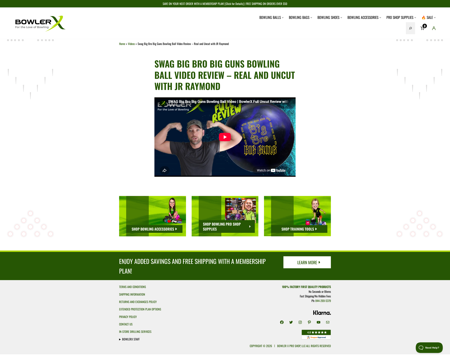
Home (122, 43)
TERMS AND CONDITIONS (132, 287)
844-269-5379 (323, 300)
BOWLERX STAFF (131, 339)
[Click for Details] (234, 3)
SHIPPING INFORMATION (132, 294)
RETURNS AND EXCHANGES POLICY (138, 302)
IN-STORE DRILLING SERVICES (135, 331)
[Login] (433, 28)
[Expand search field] (410, 28)
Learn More (307, 262)
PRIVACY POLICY (128, 316)
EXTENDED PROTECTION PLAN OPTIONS (140, 309)
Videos (131, 43)
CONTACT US (126, 324)
